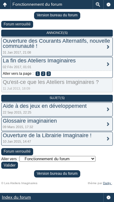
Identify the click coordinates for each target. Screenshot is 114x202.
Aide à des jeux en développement (45, 106)
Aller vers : (10, 159)
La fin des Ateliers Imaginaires (39, 61)
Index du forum (16, 197)
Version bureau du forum (57, 15)
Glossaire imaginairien (30, 121)
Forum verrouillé (17, 24)
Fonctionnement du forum (37, 4)
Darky (107, 183)
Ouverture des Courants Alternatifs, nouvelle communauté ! (56, 43)
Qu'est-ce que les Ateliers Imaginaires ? (51, 82)
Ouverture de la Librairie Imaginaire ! (47, 135)
